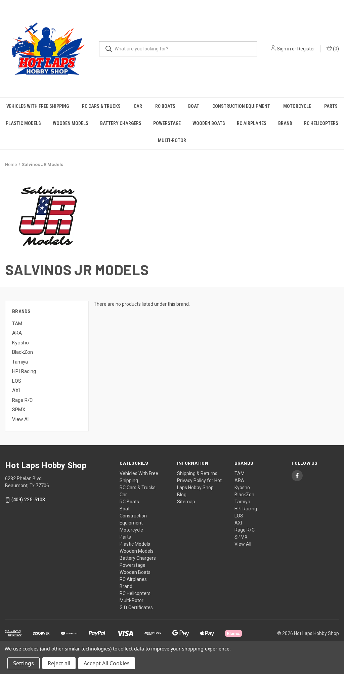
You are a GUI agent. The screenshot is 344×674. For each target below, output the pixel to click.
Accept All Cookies (107, 663)
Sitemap (186, 501)
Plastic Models (23, 123)
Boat (193, 106)
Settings (23, 663)
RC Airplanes (251, 123)
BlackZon (22, 352)
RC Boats (165, 106)
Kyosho (20, 343)
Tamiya (20, 362)
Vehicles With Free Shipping (37, 106)
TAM (17, 324)
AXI (16, 390)
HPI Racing (24, 371)
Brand (285, 123)
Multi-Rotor (172, 140)
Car (138, 106)
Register (306, 48)
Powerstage (167, 123)
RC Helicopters (321, 123)
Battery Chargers (120, 123)
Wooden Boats (208, 123)
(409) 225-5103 (28, 500)
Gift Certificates (136, 607)
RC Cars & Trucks (101, 106)
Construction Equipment (241, 106)
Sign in (284, 48)
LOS (16, 381)
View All (21, 419)
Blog (181, 494)
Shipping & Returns (197, 473)
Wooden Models (70, 123)
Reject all (59, 663)
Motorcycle (297, 106)
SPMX (18, 410)
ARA (17, 333)
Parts (331, 106)
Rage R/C (22, 400)
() (335, 48)
